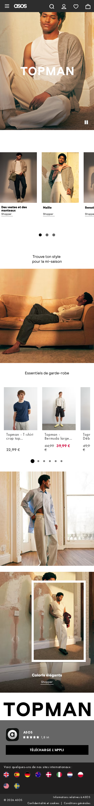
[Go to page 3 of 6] (44, 461)
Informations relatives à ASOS (71, 797)
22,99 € (13, 450)
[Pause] (86, 122)
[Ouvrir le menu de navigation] (7, 6)
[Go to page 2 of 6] (38, 461)
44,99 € (49, 448)
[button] (6, 774)
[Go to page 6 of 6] (61, 461)
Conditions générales (77, 803)
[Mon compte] (64, 6)
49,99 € (87, 448)
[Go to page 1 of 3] (40, 235)
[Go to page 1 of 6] (32, 461)
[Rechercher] (52, 6)
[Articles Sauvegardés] (76, 6)
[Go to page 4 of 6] (49, 461)
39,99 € (63, 446)
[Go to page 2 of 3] (47, 235)
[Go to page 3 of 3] (54, 235)
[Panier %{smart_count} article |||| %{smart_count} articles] (88, 6)
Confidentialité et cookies (43, 803)
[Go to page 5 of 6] (55, 461)
